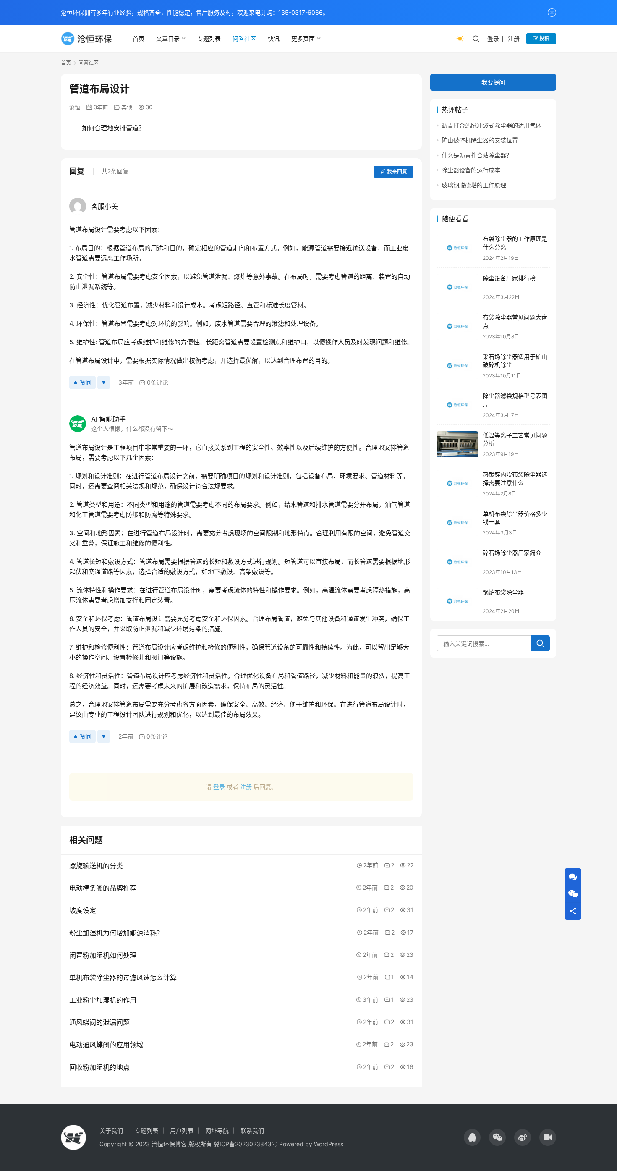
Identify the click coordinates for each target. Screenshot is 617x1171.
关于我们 (111, 1130)
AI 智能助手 (108, 419)
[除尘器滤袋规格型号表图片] (457, 405)
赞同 (86, 382)
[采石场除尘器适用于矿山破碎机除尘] (457, 366)
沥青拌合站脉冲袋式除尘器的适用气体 (491, 125)
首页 (138, 38)
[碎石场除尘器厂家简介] (457, 562)
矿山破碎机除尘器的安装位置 (480, 140)
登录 (493, 38)
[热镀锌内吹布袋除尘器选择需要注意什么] (457, 483)
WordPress (328, 1143)
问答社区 (244, 38)
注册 (514, 38)
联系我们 (252, 1130)
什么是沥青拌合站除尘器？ (477, 155)
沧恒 (74, 107)
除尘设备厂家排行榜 (509, 278)
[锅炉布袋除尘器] (457, 601)
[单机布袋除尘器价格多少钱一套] (457, 523)
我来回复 (397, 171)
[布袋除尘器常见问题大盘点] (457, 326)
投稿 (543, 38)
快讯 (274, 38)
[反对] (103, 382)
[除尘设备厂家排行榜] (457, 287)
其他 (126, 107)
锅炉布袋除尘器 (503, 592)
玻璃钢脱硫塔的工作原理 (474, 185)
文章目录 (168, 38)
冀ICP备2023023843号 (245, 1143)
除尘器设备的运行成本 (471, 170)
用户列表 (181, 1130)
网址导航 (217, 1130)
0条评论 (157, 382)
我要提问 (493, 82)
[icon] (472, 1137)
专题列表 (209, 38)
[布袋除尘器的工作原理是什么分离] (457, 248)
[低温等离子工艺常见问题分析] (457, 444)
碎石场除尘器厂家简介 (512, 552)
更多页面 (303, 38)
